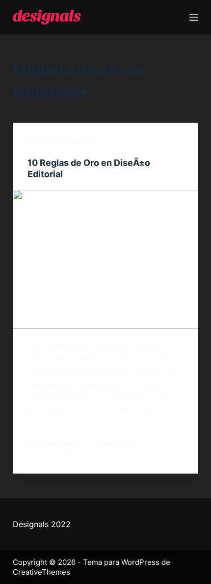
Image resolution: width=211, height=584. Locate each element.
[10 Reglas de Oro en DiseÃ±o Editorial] (105, 259)
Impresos (80, 142)
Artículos (44, 142)
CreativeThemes (41, 572)
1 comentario (49, 453)
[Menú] (193, 17)
